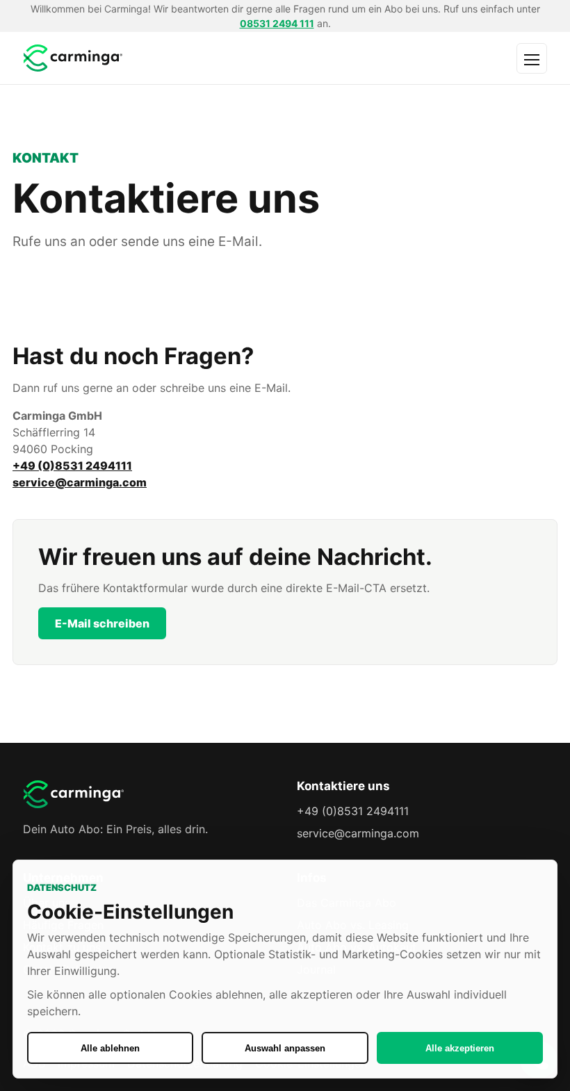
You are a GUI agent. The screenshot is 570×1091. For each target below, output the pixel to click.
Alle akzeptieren (459, 1048)
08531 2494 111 (277, 23)
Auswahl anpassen (285, 1048)
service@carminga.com (80, 482)
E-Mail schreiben (102, 623)
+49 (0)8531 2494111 (72, 466)
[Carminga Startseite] (167, 58)
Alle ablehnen (110, 1048)
